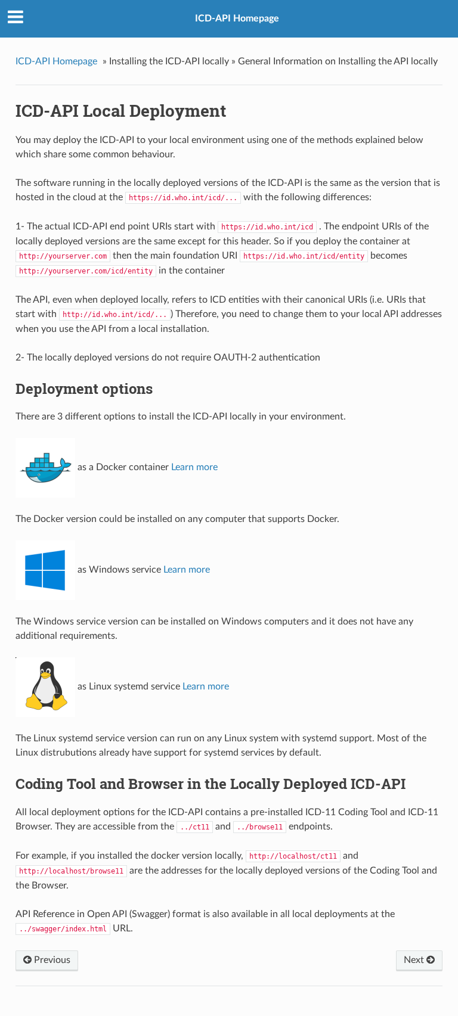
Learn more (194, 468)
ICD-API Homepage (237, 18)
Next (415, 960)
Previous (51, 960)
